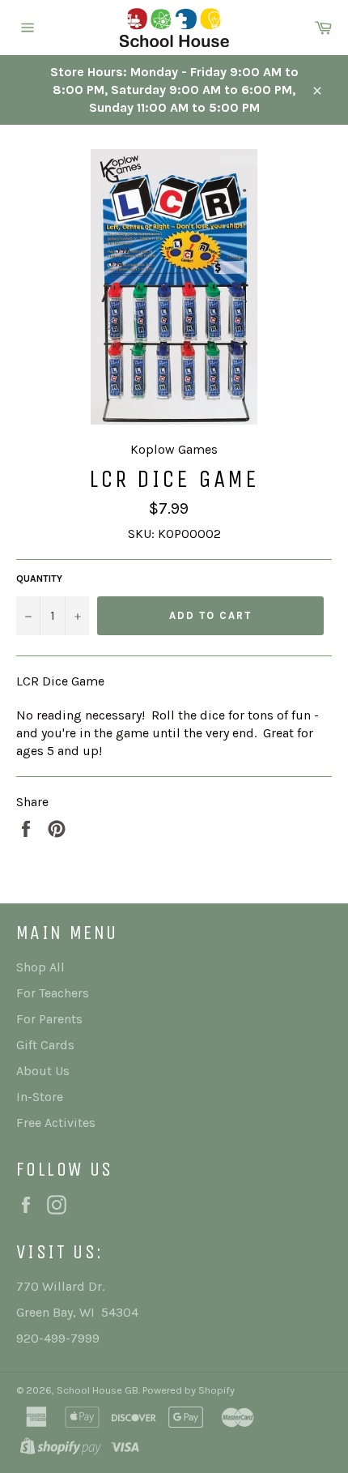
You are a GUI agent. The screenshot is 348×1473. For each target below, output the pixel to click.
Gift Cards (45, 1044)
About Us (43, 1070)
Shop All (40, 967)
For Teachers (52, 993)
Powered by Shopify (188, 1390)
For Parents (49, 1019)
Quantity (39, 578)
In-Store (39, 1096)
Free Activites (55, 1122)
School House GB (97, 1390)
